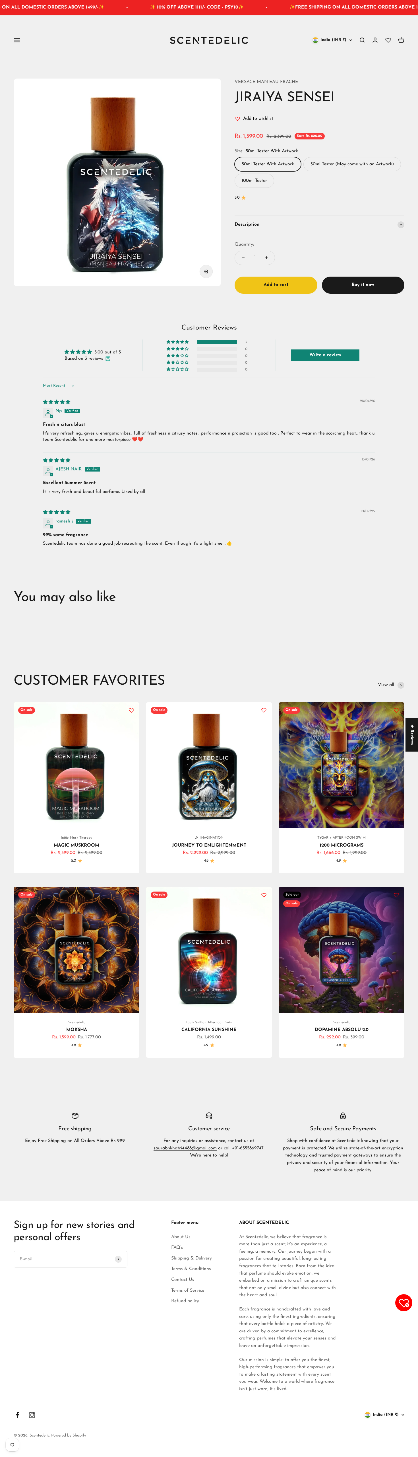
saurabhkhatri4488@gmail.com (185, 1148)
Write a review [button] (325, 355)
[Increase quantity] (266, 258)
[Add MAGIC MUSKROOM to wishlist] (131, 710)
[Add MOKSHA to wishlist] (131, 895)
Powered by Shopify (68, 1435)
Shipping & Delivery (191, 1258)
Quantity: (244, 244)
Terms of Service (187, 1290)
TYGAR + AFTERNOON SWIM (341, 837)
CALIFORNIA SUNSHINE (209, 1030)
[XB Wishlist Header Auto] (388, 40)
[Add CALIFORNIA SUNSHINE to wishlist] (264, 895)
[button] (178, 342)
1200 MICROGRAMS (341, 845)
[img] (56, 402)
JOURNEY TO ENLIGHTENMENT (209, 845)
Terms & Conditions (191, 1269)
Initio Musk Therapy (76, 837)
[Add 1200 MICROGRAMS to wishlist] (396, 710)
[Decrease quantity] (243, 258)
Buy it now (363, 285)
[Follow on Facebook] (17, 1415)
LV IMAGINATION (209, 837)
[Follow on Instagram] (32, 1415)
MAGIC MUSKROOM (76, 845)
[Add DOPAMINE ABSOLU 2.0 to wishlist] (396, 895)
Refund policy (185, 1301)
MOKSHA (76, 1030)
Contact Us (182, 1279)
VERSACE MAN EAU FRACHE (266, 82)
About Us (181, 1237)
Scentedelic (76, 1022)
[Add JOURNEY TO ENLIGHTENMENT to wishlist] (264, 710)
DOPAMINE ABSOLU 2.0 (342, 1030)
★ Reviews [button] (412, 735)
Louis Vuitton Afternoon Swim (209, 1022)
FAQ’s (177, 1247)
